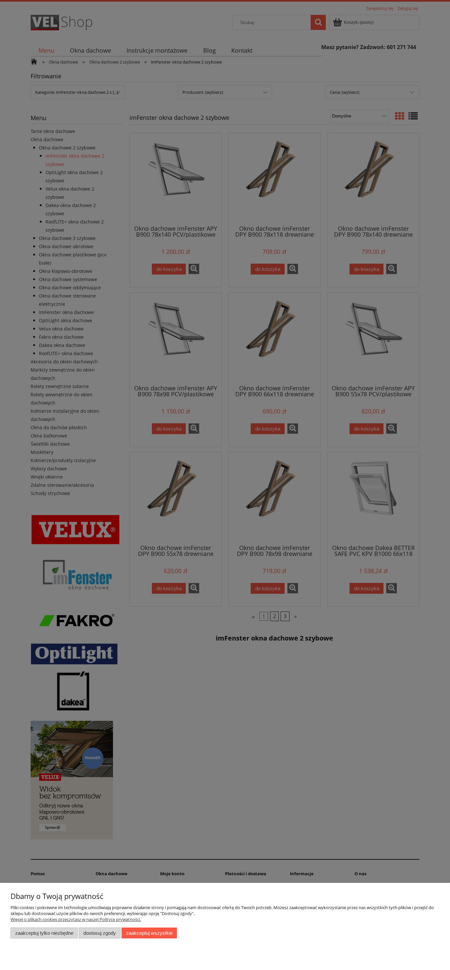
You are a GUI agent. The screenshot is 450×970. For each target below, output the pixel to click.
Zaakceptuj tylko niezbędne (44, 933)
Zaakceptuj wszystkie (149, 933)
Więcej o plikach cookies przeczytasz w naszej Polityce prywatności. (76, 919)
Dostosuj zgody (99, 933)
